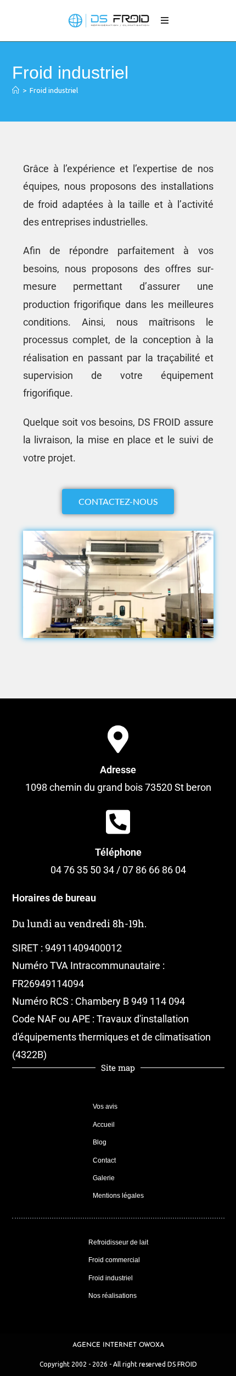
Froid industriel (54, 90)
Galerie (104, 1178)
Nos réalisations (112, 1296)
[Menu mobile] (165, 20)
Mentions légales (118, 1195)
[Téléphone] (118, 821)
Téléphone (118, 852)
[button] (35, 584)
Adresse (118, 769)
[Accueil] (15, 90)
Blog (99, 1142)
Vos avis (105, 1106)
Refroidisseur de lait (118, 1242)
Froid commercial (114, 1260)
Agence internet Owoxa (118, 1345)
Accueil (104, 1125)
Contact (104, 1160)
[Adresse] (118, 739)
